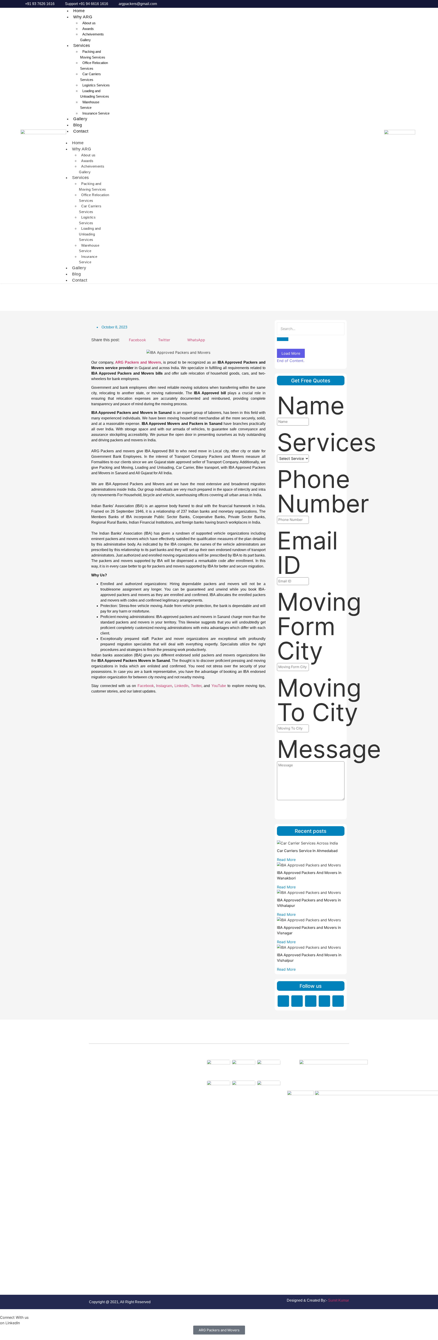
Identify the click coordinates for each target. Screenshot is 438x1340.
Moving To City (319, 700)
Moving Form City (319, 626)
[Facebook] (297, 1001)
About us (89, 23)
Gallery (80, 119)
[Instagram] (324, 1001)
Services (81, 45)
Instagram (164, 686)
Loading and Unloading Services (94, 94)
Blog (77, 125)
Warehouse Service (89, 105)
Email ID (307, 552)
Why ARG (82, 17)
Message (329, 749)
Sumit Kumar (338, 1300)
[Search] (282, 339)
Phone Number (323, 491)
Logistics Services (96, 85)
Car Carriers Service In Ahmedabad (307, 850)
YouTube (218, 686)
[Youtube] (338, 1001)
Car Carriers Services (90, 77)
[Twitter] (310, 1001)
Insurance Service (96, 113)
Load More (291, 353)
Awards (88, 29)
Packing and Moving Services (92, 54)
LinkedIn (181, 686)
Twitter (196, 686)
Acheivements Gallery (92, 37)
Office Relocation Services (94, 65)
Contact (80, 131)
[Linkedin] (283, 1001)
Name (310, 405)
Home (79, 10)
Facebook (146, 686)
